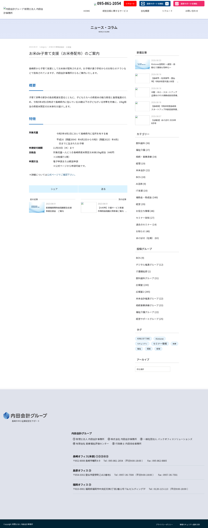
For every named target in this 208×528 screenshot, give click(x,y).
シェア (54, 189)
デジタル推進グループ (147, 264)
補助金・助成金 (144, 197)
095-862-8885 (159, 460)
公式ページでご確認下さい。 (62, 174)
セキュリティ (142, 343)
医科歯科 (140, 143)
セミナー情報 (160, 343)
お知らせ (140, 231)
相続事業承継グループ (147, 305)
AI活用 (139, 183)
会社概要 (145, 10)
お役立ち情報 (143, 211)
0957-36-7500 (126, 474)
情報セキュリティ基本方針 (190, 524)
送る (103, 189)
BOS (138, 177)
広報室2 (140, 291)
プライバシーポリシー (164, 524)
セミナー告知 (143, 217)
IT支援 (139, 190)
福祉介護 (140, 150)
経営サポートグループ (147, 319)
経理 (138, 163)
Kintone (160, 338)
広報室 (139, 285)
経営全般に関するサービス (115, 10)
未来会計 (140, 170)
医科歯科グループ (145, 278)
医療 (174, 343)
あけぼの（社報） (145, 238)
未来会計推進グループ (147, 298)
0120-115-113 (161, 489)
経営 (138, 204)
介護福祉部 (141, 271)
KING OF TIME (143, 338)
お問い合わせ (191, 10)
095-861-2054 (109, 3)
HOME (86, 10)
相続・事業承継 (144, 156)
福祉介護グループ (145, 312)
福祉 (139, 348)
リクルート (130, 3)
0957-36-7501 (170, 474)
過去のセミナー (144, 224)
